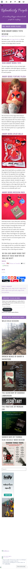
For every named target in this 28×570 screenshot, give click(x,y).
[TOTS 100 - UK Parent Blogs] (8, 556)
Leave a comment (7, 286)
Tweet (3, 263)
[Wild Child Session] (14, 324)
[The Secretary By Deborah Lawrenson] (14, 398)
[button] (14, 54)
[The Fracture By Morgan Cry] (14, 412)
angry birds (8, 288)
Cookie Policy (7, 563)
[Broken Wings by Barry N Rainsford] (14, 362)
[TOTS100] (5, 557)
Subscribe (7, 309)
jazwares (6, 292)
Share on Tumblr (15, 263)
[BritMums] (5, 551)
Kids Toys (4, 36)
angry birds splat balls (11, 290)
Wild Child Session (10, 321)
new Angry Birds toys (15, 39)
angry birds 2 (15, 288)
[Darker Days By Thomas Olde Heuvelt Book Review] (14, 442)
